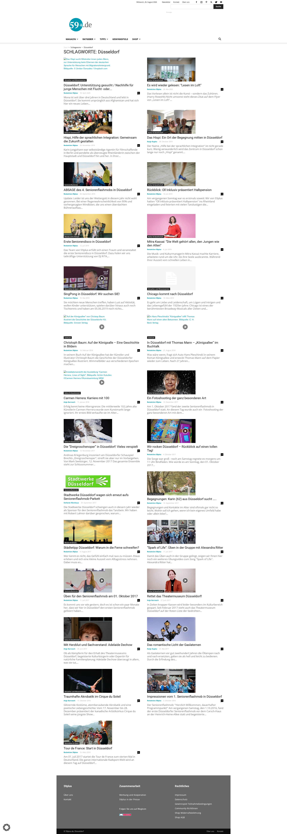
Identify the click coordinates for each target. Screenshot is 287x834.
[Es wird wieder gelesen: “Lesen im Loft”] (185, 70)
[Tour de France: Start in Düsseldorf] (102, 733)
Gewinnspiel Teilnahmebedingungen (193, 803)
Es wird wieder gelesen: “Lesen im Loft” (174, 85)
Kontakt (176, 2)
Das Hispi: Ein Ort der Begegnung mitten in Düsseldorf (184, 137)
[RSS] (211, 2)
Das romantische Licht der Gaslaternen (174, 645)
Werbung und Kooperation (132, 794)
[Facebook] (196, 2)
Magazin (71, 39)
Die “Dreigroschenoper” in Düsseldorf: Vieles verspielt (101, 446)
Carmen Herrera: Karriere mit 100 (86, 398)
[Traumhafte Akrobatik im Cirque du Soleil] (102, 681)
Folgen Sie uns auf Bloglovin (132, 809)
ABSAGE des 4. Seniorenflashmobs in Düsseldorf (98, 190)
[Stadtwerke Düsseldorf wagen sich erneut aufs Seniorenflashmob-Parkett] (102, 481)
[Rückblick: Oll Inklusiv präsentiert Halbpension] (185, 174)
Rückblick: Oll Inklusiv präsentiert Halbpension (179, 190)
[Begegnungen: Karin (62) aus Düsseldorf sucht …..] (185, 483)
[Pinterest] (206, 2)
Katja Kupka (152, 141)
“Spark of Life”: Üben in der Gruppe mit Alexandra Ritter (185, 547)
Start (66, 47)
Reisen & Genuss (71, 542)
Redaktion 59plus (71, 93)
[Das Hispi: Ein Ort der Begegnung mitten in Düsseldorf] (185, 122)
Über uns (185, 2)
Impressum (180, 794)
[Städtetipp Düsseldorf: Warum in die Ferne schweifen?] (102, 532)
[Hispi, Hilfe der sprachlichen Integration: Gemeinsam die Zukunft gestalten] (102, 122)
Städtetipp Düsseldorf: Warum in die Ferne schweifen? (101, 547)
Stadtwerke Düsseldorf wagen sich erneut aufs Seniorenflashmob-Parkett (96, 497)
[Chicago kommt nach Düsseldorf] (185, 278)
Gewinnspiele (120, 39)
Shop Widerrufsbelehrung (188, 812)
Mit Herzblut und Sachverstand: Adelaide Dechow (98, 645)
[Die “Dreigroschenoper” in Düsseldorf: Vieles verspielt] (102, 431)
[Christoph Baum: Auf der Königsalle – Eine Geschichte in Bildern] (102, 327)
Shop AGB (180, 817)
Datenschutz (181, 799)
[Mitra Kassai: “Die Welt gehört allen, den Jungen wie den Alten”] (185, 226)
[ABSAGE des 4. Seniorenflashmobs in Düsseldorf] (102, 174)
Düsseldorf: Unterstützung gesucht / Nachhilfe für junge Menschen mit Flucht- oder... (98, 87)
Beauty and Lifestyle (72, 237)
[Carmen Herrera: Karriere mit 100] (102, 382)
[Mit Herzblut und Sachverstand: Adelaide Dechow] (102, 629)
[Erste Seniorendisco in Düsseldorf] (102, 226)
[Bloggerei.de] (125, 815)
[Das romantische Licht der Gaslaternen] (185, 629)
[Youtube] (221, 2)
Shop (135, 39)
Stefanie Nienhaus (71, 503)
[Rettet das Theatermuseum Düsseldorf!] (185, 580)
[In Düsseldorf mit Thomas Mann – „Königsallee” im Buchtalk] (185, 327)
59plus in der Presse (129, 799)
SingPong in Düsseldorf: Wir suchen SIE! (92, 294)
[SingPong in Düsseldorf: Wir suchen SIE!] (102, 278)
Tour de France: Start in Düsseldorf (88, 748)
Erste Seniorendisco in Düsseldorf (87, 241)
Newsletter (166, 2)
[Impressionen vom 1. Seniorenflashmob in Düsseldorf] (185, 681)
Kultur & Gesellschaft (155, 80)
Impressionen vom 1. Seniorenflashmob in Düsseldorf (184, 696)
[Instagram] (201, 2)
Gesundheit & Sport (72, 289)
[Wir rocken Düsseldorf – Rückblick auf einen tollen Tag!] (185, 431)
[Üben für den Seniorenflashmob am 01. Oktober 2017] (102, 580)
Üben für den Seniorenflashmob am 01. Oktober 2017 (101, 596)
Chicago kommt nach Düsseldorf (170, 294)
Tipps (103, 39)
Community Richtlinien (186, 808)
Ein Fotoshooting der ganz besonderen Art (176, 398)
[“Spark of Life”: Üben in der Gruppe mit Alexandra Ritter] (185, 532)
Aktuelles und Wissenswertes (75, 80)
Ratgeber (88, 39)
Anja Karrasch (69, 402)
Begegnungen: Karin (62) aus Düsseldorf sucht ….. (182, 499)
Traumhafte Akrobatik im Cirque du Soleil (92, 696)
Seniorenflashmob (71, 185)
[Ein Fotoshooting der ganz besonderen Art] (185, 382)
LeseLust (68, 337)
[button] (219, 39)
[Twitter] (216, 2)
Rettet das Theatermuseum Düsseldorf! (174, 596)
